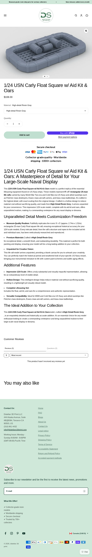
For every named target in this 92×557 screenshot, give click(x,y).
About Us (42, 422)
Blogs (40, 417)
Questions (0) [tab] (52, 348)
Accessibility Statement (48, 449)
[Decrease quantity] (7, 124)
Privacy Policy (44, 435)
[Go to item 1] (44, 76)
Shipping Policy (45, 440)
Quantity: (7, 118)
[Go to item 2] (47, 76)
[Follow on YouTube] (23, 533)
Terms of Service (45, 444)
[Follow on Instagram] (11, 533)
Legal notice (43, 431)
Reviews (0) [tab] (9, 348)
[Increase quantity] (19, 124)
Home (40, 408)
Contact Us (43, 426)
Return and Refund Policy (49, 454)
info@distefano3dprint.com (15, 430)
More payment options (67, 137)
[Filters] (6, 355)
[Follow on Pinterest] (17, 533)
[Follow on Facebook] (5, 533)
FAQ (40, 413)
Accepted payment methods (50, 458)
